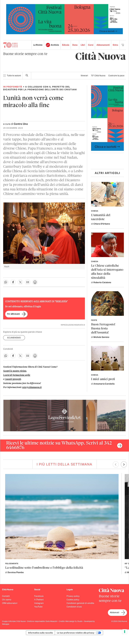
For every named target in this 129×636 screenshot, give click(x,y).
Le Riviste (37, 45)
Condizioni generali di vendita (80, 603)
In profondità (12, 86)
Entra (115, 45)
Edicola (65, 45)
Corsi (90, 45)
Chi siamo (6, 599)
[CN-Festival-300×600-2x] (107, 118)
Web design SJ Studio (74, 621)
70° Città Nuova (98, 75)
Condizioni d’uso (74, 606)
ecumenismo (14, 337)
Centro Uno (21, 124)
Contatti (6, 596)
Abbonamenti (103, 45)
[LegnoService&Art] (64, 415)
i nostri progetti (13, 379)
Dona (74, 45)
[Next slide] (124, 464)
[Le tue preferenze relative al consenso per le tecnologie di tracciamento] (124, 631)
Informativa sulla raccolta (40, 632)
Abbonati (114, 612)
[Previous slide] (116, 464)
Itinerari (84, 75)
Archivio (55, 45)
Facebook (39, 596)
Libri (83, 45)
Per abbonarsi (13, 314)
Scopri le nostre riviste (14, 371)
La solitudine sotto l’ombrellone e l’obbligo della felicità (44, 568)
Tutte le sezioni (14, 75)
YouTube (38, 606)
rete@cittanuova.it (32, 387)
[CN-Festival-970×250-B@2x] (64, 19)
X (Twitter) (39, 599)
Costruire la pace (116, 75)
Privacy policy (73, 596)
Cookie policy (73, 599)
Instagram (39, 603)
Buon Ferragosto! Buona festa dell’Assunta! (103, 328)
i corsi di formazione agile (16, 375)
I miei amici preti (103, 379)
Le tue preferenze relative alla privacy (75, 632)
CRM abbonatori (9, 603)
